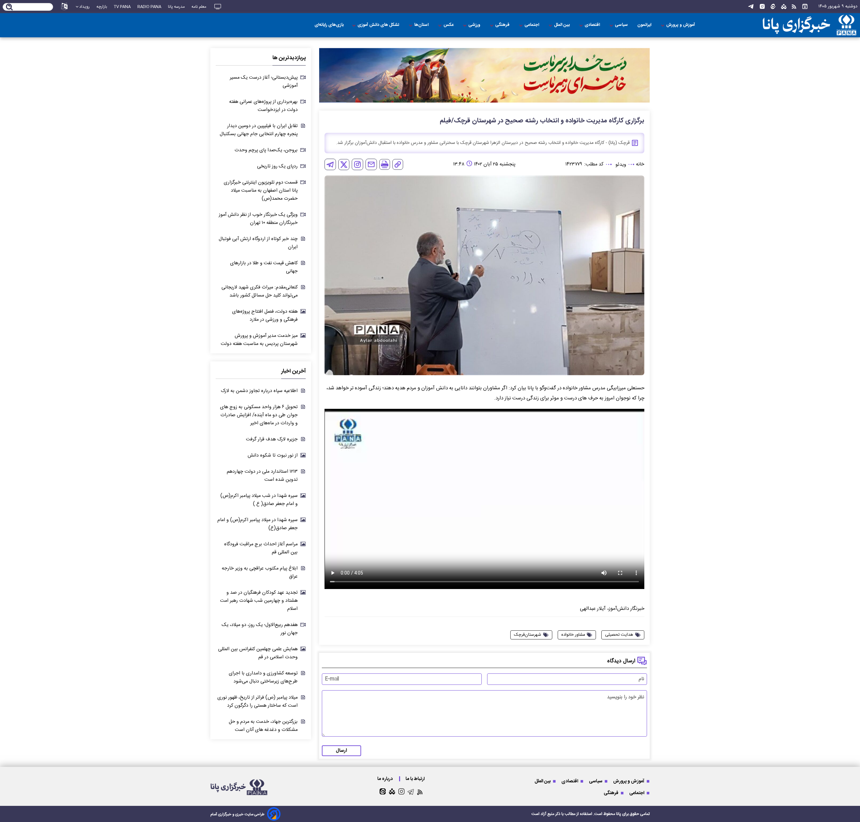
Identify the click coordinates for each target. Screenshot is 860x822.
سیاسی (622, 25)
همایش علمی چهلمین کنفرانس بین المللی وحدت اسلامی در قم (258, 653)
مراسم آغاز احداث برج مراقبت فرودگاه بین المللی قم (261, 548)
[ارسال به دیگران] (371, 164)
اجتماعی (532, 25)
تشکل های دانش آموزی (378, 25)
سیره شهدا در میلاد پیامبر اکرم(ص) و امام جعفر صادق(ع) (257, 524)
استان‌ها (422, 25)
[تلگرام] (751, 6)
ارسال (341, 751)
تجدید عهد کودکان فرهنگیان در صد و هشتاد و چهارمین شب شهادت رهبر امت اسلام (259, 601)
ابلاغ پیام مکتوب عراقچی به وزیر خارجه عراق (260, 572)
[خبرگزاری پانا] (797, 25)
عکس (449, 25)
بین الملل (562, 25)
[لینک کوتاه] (397, 164)
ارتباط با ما (415, 779)
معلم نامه (198, 6)
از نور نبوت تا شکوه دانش (273, 456)
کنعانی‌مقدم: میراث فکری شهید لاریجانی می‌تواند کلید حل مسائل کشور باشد (259, 291)
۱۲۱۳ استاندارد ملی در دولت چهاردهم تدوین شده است (262, 476)
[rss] (794, 6)
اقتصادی (593, 25)
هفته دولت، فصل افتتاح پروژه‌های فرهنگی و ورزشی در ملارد (265, 316)
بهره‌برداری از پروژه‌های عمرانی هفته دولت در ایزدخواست (263, 106)
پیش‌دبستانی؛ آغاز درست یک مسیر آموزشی (264, 82)
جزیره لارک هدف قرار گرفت (272, 439)
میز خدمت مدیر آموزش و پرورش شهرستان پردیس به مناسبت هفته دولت (259, 340)
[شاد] (783, 6)
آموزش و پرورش (681, 25)
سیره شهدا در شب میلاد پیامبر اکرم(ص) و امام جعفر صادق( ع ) (259, 500)
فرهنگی (503, 25)
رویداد (84, 6)
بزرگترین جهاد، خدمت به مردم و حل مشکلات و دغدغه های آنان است (263, 726)
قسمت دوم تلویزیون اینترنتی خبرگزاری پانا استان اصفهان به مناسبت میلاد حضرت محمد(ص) (261, 191)
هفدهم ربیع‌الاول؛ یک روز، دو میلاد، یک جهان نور (260, 629)
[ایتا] (773, 6)
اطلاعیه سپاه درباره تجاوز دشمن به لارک (259, 391)
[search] (9, 7)
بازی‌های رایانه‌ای (329, 25)
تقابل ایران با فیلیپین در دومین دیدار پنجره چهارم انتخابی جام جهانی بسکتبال (259, 130)
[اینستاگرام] (762, 6)
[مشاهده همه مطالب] (805, 6)
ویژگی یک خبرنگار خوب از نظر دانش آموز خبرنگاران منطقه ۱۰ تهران (258, 219)
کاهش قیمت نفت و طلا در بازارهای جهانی (264, 267)
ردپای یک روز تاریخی (277, 166)
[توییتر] (343, 164)
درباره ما (385, 779)
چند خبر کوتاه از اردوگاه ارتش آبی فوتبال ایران (258, 243)
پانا (618, 814)
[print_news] (384, 164)
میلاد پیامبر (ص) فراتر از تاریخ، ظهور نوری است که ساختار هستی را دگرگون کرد (257, 702)
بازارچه (101, 6)
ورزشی (474, 25)
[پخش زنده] (217, 6)
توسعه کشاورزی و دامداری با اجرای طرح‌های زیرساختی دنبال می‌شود (263, 677)
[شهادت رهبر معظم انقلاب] (484, 75)
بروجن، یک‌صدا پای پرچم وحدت (266, 150)
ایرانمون (644, 25)
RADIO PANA (149, 6)
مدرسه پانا (176, 6)
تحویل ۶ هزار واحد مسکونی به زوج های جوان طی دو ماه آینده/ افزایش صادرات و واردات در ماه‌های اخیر (259, 415)
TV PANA (122, 6)
